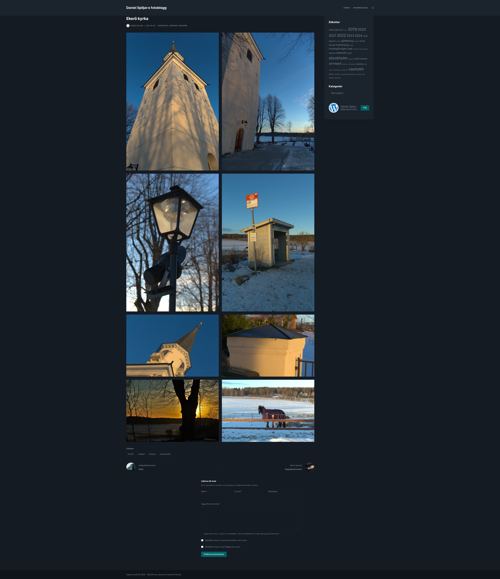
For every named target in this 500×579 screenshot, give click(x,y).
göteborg (347, 40)
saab (349, 48)
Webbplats (273, 491)
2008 (331, 30)
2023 (350, 36)
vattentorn (344, 70)
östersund (337, 78)
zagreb (331, 78)
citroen (338, 41)
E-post (238, 491)
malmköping (342, 45)
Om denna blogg (360, 8)
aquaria (332, 41)
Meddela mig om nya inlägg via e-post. (222, 547)
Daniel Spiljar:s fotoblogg (146, 8)
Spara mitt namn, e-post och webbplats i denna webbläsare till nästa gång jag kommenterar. (241, 534)
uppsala (359, 64)
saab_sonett (364, 49)
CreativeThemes (173, 574)
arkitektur (163, 26)
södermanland (360, 58)
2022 (341, 35)
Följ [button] (365, 107)
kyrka (152, 454)
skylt (349, 53)
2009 (336, 30)
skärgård (182, 26)
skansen (341, 52)
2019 (352, 29)
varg (365, 64)
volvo (331, 74)
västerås (337, 74)
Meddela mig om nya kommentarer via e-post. (226, 540)
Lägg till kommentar (211, 504)
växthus (358, 74)
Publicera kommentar (214, 554)
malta (351, 45)
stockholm (165, 454)
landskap (173, 26)
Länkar (346, 8)
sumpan (350, 59)
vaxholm (356, 69)
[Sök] (373, 8)
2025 (365, 36)
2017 (345, 30)
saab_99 (356, 49)
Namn (204, 491)
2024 (358, 36)
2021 (332, 36)
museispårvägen (338, 48)
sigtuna (332, 53)
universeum (351, 64)
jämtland (356, 41)
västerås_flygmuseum (348, 74)
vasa (330, 70)
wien (363, 74)
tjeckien (344, 64)
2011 (131, 454)
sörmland (335, 63)
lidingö (332, 45)
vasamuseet (336, 70)
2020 (362, 29)
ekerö (141, 454)
